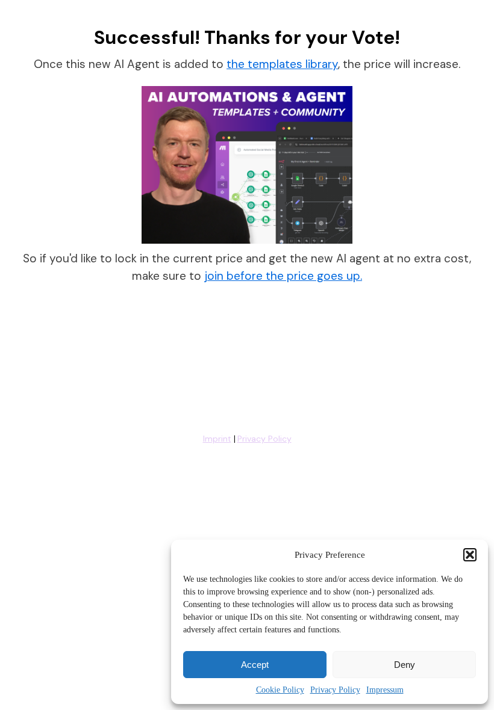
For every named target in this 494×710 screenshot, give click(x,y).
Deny (404, 664)
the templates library (282, 64)
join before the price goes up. (283, 275)
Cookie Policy (280, 689)
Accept (255, 664)
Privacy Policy (335, 689)
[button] (470, 555)
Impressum (385, 689)
